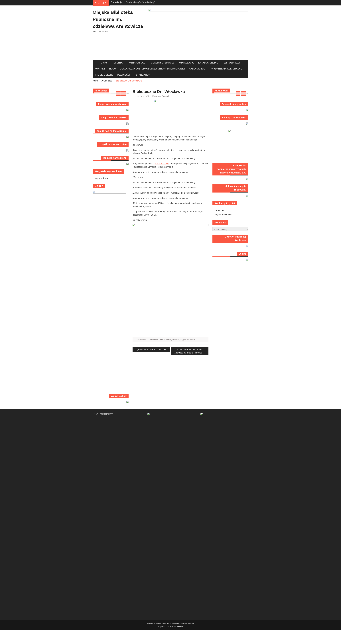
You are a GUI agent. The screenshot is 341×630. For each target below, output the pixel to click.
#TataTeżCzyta (162, 164)
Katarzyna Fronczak (160, 96)
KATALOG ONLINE (208, 63)
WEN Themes (177, 627)
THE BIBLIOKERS (104, 75)
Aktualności (141, 340)
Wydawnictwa (101, 178)
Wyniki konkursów (223, 215)
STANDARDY (143, 75)
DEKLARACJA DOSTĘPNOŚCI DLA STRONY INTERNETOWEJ (152, 69)
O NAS (104, 63)
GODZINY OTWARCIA (162, 63)
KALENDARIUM (197, 69)
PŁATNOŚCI (123, 75)
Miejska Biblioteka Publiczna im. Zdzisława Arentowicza (118, 19)
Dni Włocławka (165, 340)
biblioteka (154, 340)
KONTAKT (100, 69)
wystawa (175, 340)
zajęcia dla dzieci (187, 340)
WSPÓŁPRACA (232, 63)
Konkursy (219, 210)
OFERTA (118, 63)
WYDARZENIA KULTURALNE (226, 69)
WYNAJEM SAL (137, 63)
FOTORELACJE (186, 63)
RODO (112, 69)
